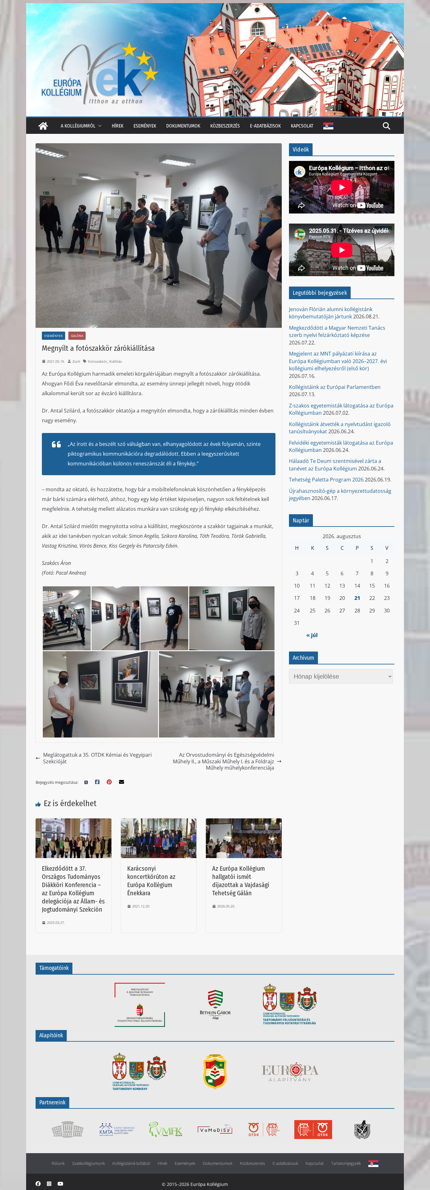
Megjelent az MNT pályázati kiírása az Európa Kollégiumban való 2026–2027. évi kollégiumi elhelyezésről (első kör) (338, 361)
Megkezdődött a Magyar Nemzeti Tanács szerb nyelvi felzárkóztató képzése (337, 331)
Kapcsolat (302, 126)
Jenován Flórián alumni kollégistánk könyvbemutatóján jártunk (330, 313)
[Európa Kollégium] (43, 126)
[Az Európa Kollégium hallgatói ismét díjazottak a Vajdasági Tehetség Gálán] (244, 822)
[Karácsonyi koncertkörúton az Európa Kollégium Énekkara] (159, 822)
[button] (98, 126)
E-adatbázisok (265, 126)
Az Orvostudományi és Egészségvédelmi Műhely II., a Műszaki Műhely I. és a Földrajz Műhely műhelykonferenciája (223, 761)
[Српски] (328, 125)
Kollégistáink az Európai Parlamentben (335, 387)
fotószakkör (97, 361)
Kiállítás (115, 361)
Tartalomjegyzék (346, 1163)
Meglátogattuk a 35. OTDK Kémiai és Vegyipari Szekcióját (97, 758)
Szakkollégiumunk (88, 1163)
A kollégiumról (78, 126)
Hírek (117, 126)
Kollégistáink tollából (131, 1163)
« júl (312, 635)
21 (357, 598)
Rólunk (58, 1163)
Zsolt (76, 361)
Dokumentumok (183, 126)
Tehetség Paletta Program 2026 (326, 479)
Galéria (77, 335)
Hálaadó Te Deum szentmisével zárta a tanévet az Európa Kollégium (335, 465)
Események (144, 126)
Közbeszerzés (225, 126)
